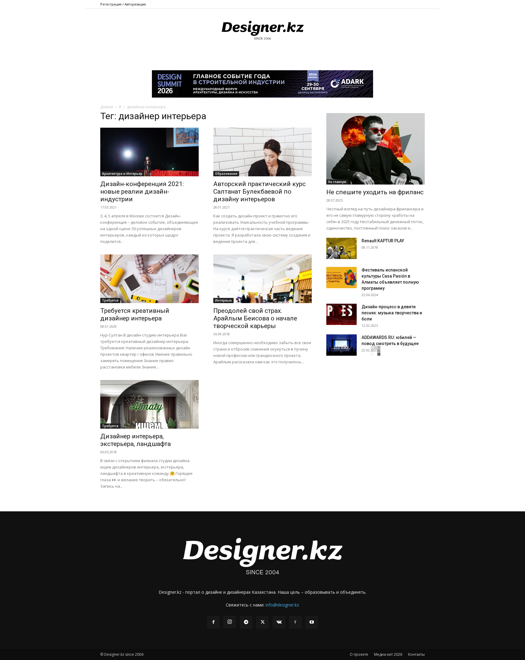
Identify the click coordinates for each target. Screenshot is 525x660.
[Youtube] (312, 622)
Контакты (416, 654)
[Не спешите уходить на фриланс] (375, 149)
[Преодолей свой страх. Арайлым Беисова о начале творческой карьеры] (262, 278)
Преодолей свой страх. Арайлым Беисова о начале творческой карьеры (255, 318)
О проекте (359, 654)
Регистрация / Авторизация (123, 4)
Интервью (223, 300)
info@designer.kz (282, 605)
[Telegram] (246, 622)
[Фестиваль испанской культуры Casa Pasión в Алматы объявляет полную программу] (341, 277)
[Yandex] (295, 622)
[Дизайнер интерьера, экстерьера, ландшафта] (149, 404)
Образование (226, 173)
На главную (337, 182)
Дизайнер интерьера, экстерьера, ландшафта (135, 440)
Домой (106, 106)
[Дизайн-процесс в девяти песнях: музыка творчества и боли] (341, 314)
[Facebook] (213, 622)
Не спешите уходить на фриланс (375, 192)
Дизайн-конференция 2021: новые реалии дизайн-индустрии (142, 191)
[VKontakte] (279, 622)
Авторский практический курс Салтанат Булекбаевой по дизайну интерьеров (259, 191)
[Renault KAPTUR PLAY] (341, 248)
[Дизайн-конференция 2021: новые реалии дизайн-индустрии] (149, 152)
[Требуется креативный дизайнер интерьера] (149, 278)
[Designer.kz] (262, 29)
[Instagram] (230, 622)
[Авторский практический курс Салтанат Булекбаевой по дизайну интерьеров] (262, 152)
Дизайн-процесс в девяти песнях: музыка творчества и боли (392, 312)
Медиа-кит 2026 (388, 654)
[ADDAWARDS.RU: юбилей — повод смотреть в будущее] (341, 345)
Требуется (110, 300)
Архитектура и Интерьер (122, 173)
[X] (262, 622)
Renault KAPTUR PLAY (383, 240)
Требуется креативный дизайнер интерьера (134, 314)
